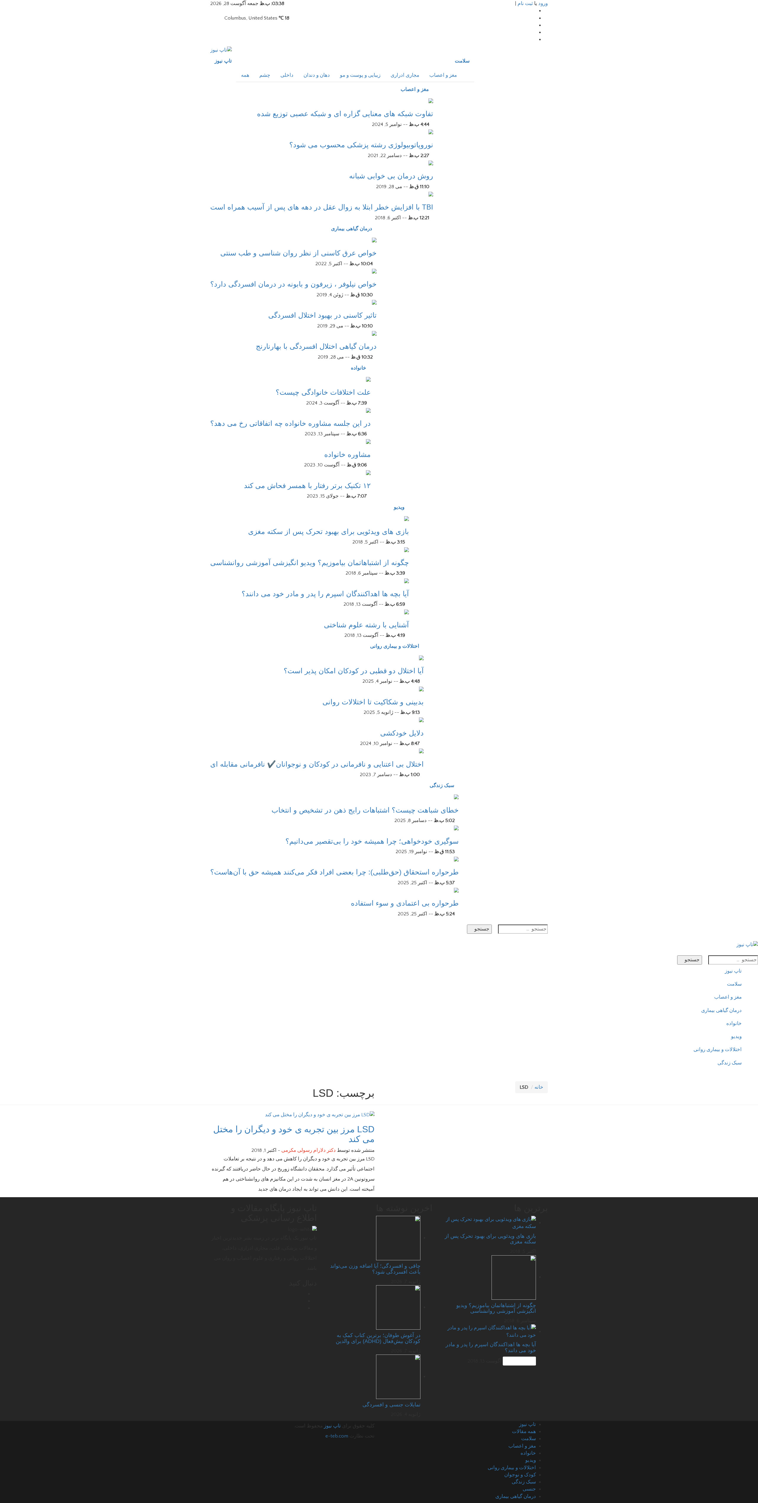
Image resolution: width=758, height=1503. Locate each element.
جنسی (529, 1489)
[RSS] (303, 1308)
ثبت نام (525, 3)
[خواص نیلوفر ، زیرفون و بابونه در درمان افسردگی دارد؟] (374, 271)
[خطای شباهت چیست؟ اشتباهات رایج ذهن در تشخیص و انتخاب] (456, 796)
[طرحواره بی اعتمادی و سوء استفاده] (456, 890)
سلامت (462, 61)
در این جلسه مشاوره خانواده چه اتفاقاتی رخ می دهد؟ (290, 423)
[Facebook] (534, 10)
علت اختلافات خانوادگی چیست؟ (323, 392)
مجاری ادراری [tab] (405, 75)
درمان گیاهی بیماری (351, 228)
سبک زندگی (442, 785)
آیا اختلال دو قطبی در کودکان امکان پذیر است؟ (354, 671)
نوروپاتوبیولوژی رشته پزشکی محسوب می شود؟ (361, 145)
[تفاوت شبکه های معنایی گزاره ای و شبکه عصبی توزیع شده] (430, 100)
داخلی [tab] (286, 75)
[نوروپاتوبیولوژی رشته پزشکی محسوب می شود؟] (430, 131)
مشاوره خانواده (347, 454)
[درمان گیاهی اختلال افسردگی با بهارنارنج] (374, 333)
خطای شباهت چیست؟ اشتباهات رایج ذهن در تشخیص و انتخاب (365, 810)
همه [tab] (245, 75)
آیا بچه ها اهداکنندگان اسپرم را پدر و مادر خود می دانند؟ (325, 594)
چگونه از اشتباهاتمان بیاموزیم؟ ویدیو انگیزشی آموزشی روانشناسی (309, 563)
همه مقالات (524, 1431)
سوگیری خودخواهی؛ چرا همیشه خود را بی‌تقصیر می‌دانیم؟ (372, 841)
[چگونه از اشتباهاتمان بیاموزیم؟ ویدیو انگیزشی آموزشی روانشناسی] (406, 549)
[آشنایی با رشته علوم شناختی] (406, 611)
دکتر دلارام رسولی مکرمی (308, 1150)
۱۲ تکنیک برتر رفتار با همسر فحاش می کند (307, 486)
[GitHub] (534, 18)
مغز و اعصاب (415, 89)
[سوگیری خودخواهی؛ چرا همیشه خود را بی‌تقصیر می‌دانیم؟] (456, 827)
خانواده (358, 368)
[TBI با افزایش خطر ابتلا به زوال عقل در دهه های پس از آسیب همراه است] (430, 193)
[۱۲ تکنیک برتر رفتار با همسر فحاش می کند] (368, 472)
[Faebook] (303, 1293)
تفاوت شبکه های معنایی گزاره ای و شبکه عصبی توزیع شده (345, 114)
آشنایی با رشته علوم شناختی (366, 625)
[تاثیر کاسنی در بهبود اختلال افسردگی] (374, 302)
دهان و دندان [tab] (316, 75)
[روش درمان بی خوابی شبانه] (430, 162)
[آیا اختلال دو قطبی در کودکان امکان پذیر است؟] (421, 657)
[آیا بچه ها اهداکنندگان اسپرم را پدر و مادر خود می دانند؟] (406, 580)
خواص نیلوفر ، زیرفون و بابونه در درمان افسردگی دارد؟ (293, 284)
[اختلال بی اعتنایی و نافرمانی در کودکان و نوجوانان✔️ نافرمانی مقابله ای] (421, 750)
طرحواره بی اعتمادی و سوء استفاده (405, 903)
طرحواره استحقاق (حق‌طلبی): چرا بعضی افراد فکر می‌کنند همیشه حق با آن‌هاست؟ (334, 872)
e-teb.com (336, 1436)
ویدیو (399, 507)
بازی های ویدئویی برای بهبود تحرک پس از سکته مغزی (328, 531)
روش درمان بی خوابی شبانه (391, 176)
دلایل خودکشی (402, 733)
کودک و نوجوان (520, 1475)
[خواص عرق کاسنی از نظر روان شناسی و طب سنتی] (374, 239)
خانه (538, 1087)
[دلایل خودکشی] (421, 719)
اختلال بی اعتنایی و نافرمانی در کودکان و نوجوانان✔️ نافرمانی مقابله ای (317, 764)
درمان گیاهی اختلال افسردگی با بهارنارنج (316, 346)
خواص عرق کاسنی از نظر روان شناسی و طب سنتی (298, 253)
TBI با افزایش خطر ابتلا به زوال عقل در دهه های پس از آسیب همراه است (321, 207)
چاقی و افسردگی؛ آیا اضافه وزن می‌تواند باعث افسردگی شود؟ (375, 1269)
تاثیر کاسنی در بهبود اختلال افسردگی (322, 315)
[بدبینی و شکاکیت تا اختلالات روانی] (421, 688)
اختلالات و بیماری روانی (394, 646)
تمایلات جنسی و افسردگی (391, 1405)
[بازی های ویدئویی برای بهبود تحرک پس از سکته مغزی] (406, 518)
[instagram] (534, 39)
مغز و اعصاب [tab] (443, 75)
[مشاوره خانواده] (368, 441)
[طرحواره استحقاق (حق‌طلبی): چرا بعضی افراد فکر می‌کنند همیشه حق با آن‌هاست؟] (456, 858)
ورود (543, 3)
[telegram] (534, 32)
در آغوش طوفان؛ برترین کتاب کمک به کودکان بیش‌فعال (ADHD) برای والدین (378, 1338)
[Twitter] (534, 25)
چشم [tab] (264, 75)
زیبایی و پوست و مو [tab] (360, 75)
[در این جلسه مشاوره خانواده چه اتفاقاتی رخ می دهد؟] (368, 410)
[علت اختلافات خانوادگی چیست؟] (368, 379)
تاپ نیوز (223, 61)
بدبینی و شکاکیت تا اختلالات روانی (373, 702)
